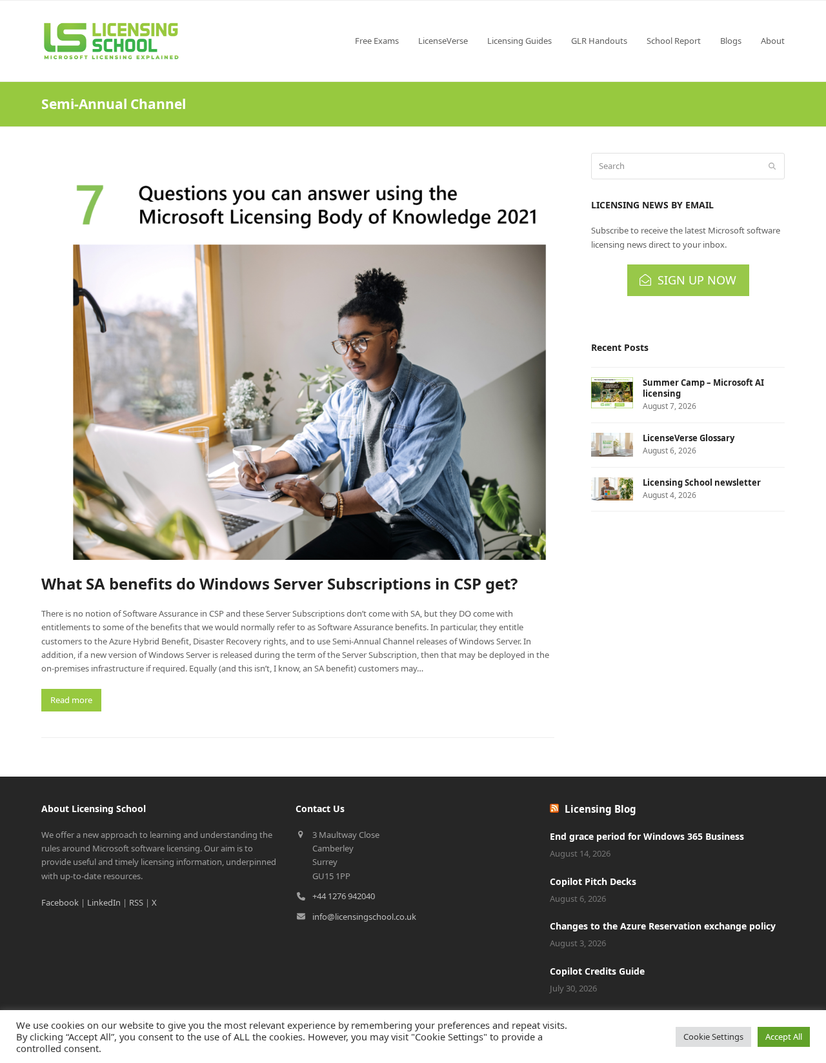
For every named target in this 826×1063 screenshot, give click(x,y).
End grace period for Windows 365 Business (647, 836)
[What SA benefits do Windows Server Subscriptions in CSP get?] (297, 355)
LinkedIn (104, 902)
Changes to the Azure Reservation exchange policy (663, 926)
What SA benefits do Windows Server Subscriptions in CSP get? (279, 583)
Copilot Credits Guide (597, 971)
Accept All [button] (783, 1036)
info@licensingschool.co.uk (364, 916)
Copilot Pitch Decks (593, 881)
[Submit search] (772, 166)
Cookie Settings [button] (713, 1036)
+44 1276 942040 (343, 896)
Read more (71, 700)
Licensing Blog (600, 808)
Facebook (60, 902)
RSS (136, 902)
